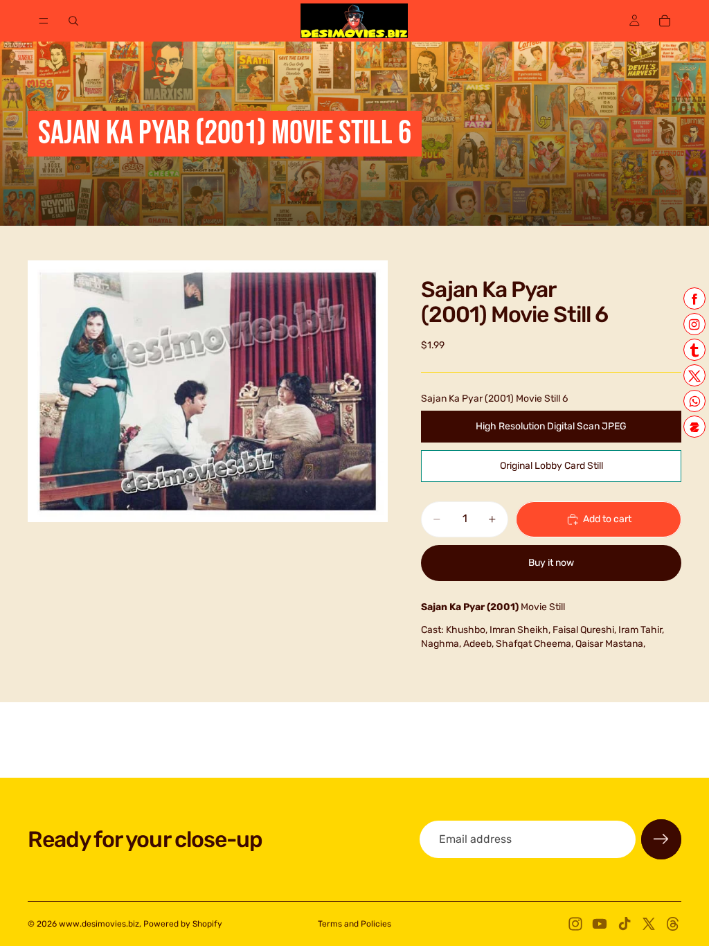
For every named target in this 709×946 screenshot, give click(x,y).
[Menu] (44, 21)
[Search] (73, 21)
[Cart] (664, 21)
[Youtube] (599, 924)
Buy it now (551, 563)
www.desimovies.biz (99, 924)
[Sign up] (661, 839)
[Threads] (673, 924)
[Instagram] (575, 924)
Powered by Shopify (182, 924)
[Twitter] (648, 924)
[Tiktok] (624, 924)
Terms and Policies (354, 924)
